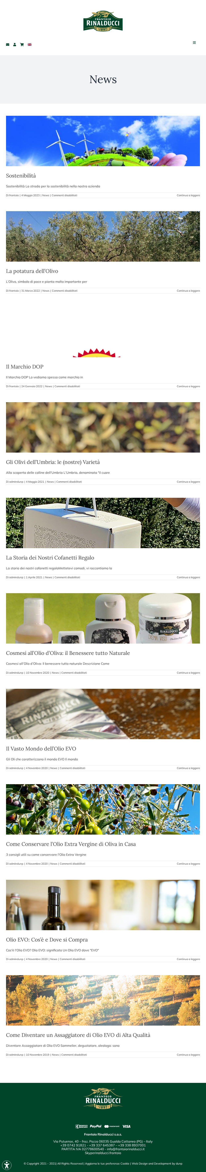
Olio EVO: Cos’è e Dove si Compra (47, 939)
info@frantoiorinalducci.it (126, 1149)
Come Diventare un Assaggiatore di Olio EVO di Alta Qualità (78, 1035)
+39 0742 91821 (73, 1145)
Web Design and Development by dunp (157, 1163)
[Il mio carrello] (22, 44)
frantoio (14, 195)
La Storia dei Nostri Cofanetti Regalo (50, 557)
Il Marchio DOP (24, 366)
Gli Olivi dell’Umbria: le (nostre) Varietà (53, 462)
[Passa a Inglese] (29, 44)
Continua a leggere (188, 195)
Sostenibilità (21, 175)
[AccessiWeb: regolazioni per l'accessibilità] (6, 1165)
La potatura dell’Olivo (32, 271)
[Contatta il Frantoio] (7, 44)
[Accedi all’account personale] (14, 44)
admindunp (16, 481)
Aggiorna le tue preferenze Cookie (107, 1163)
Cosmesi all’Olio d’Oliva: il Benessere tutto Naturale (68, 653)
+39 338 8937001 (132, 1145)
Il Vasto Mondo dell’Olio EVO (41, 748)
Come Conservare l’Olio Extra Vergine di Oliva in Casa (71, 844)
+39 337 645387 (102, 1145)
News (45, 195)
